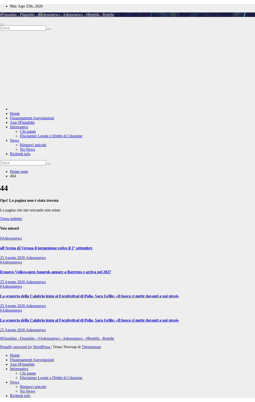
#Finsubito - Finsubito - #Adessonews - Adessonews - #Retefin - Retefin (57, 14)
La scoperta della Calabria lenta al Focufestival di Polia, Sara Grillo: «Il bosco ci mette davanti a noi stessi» (89, 296)
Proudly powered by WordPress (25, 347)
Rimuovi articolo (33, 145)
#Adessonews (11, 238)
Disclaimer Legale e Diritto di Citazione (51, 136)
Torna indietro (11, 218)
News (14, 140)
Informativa (19, 127)
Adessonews (36, 258)
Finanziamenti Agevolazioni (32, 118)
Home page (19, 171)
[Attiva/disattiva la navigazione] (2, 24)
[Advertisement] (127, 68)
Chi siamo (28, 131)
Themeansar (91, 347)
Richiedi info (20, 154)
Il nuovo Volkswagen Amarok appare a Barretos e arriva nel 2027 (55, 272)
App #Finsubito (22, 122)
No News (27, 149)
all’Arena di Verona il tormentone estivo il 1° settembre (46, 248)
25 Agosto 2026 (13, 258)
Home (15, 113)
